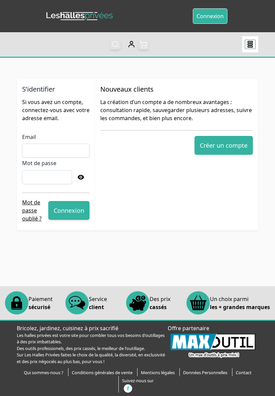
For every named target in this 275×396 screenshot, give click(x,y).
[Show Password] (81, 177)
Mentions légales (158, 372)
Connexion (210, 16)
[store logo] (79, 16)
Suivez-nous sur (138, 381)
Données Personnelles (205, 372)
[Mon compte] (131, 44)
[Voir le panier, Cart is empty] (143, 44)
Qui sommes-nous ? (43, 372)
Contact (244, 372)
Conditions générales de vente (102, 372)
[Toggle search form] (115, 44)
